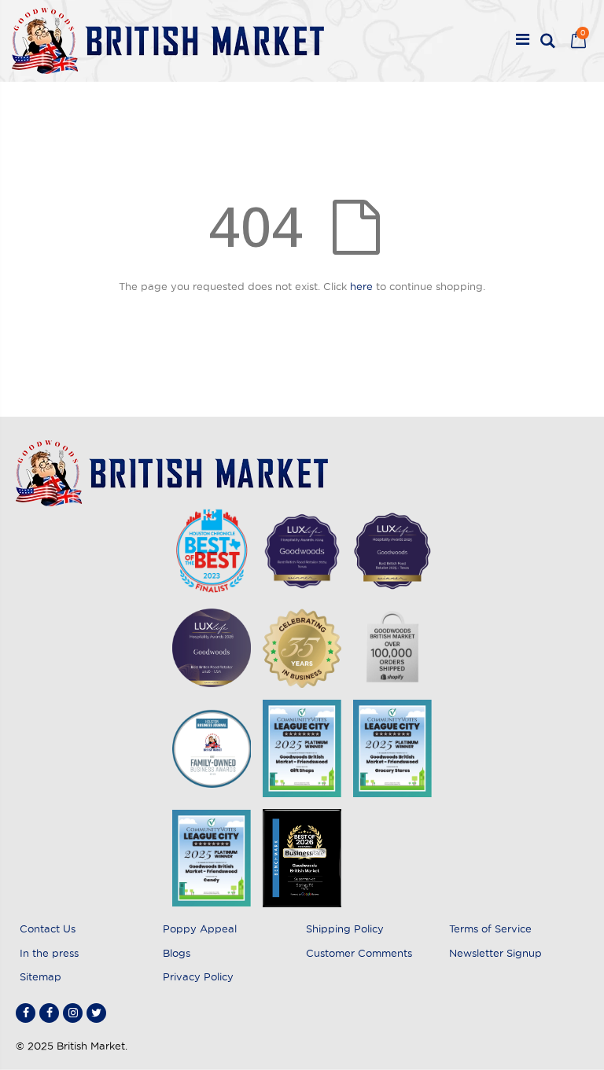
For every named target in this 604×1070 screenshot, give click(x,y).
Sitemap (40, 976)
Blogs (176, 952)
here (361, 286)
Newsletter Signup (495, 952)
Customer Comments (359, 952)
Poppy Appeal (200, 928)
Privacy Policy (198, 976)
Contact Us (48, 928)
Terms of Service (490, 928)
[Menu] (522, 40)
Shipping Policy (345, 928)
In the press (49, 952)
